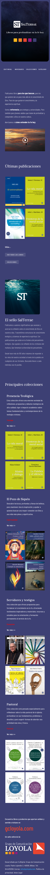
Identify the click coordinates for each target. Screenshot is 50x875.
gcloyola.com (19, 828)
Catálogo (42, 69)
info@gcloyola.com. (28, 869)
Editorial (8, 69)
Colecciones (31, 69)
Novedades (19, 69)
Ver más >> (11, 425)
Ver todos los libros (15, 255)
